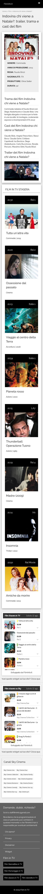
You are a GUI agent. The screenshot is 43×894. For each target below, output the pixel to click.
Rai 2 (33, 249)
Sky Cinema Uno (9, 770)
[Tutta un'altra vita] (21, 216)
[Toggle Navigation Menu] (39, 3)
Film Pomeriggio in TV (13, 871)
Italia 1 (32, 304)
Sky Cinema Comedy (10, 787)
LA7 (33, 408)
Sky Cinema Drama (26, 783)
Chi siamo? (10, 832)
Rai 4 (32, 462)
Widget (8, 851)
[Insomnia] (21, 529)
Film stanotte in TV (30, 878)
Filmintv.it (8, 4)
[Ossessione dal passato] (21, 266)
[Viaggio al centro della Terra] (21, 320)
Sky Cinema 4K (24, 792)
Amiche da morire (18, 595)
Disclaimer (10, 845)
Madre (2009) (15, 495)
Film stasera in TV (11, 878)
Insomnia (12, 545)
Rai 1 (33, 200)
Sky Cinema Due (22, 770)
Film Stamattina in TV (13, 864)
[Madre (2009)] (21, 479)
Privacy (8, 838)
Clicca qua (35, 679)
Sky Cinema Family (27, 774)
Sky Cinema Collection (11, 774)
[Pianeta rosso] (21, 374)
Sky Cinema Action (10, 779)
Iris (33, 512)
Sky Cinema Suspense (25, 779)
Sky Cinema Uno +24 (25, 787)
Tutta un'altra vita (17, 233)
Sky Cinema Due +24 (10, 792)
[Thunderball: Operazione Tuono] (21, 424)
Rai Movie (30, 562)
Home (4, 11)
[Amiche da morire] (21, 579)
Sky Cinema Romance (11, 783)
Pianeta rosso (15, 391)
